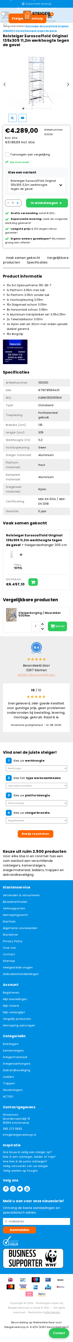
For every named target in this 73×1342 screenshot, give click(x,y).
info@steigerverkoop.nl (19, 1135)
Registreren (11, 993)
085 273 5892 (12, 1129)
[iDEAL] (12, 1281)
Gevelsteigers (13, 1090)
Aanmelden (19, 1230)
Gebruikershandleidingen (21, 974)
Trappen (9, 1083)
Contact (9, 954)
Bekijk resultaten (35, 834)
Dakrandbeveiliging (16, 1070)
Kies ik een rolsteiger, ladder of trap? (29, 1157)
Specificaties (37, 262)
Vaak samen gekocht (23, 258)
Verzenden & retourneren (21, 895)
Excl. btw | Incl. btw (5, 21)
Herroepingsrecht (15, 915)
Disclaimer (10, 935)
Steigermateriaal (15, 1057)
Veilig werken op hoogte (20, 1171)
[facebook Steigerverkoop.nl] (6, 1189)
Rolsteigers (10, 1044)
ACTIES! (8, 1096)
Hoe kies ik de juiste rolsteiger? (25, 1161)
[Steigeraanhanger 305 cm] (17, 567)
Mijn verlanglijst (14, 1012)
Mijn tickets (11, 1006)
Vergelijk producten (17, 1019)
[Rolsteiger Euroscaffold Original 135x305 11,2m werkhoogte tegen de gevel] (11, 554)
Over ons (9, 948)
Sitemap (9, 961)
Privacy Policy (13, 941)
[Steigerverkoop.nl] (36, 15)
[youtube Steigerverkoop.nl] (27, 1189)
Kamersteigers (13, 1050)
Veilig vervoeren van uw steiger (25, 1166)
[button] (36, 185)
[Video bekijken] (22, 118)
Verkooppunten (14, 908)
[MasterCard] (12, 1289)
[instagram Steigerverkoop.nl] (13, 1189)
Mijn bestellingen (15, 999)
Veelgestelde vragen (18, 967)
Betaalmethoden (15, 902)
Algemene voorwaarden (20, 928)
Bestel (60, 626)
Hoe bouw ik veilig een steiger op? (27, 1152)
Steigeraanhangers (16, 1064)
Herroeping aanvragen (19, 1025)
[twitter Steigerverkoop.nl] (20, 1189)
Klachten (9, 921)
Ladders (8, 1077)
